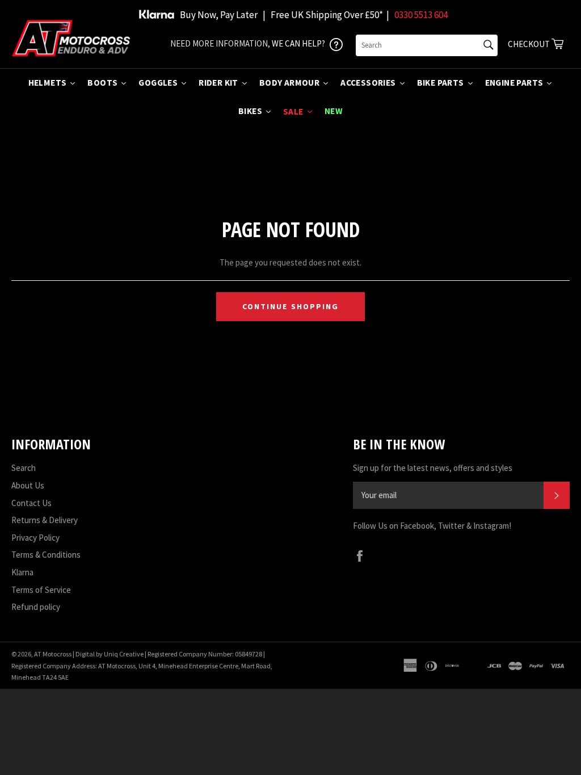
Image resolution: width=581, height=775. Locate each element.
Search (23, 467)
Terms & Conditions (46, 554)
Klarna (22, 572)
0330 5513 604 (421, 15)
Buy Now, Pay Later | (223, 15)
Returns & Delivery (44, 520)
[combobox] (427, 45)
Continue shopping (290, 306)
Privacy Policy (35, 537)
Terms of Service (41, 589)
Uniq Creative (124, 654)
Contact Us (31, 503)
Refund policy (35, 606)
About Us (27, 485)
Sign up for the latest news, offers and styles (432, 467)
